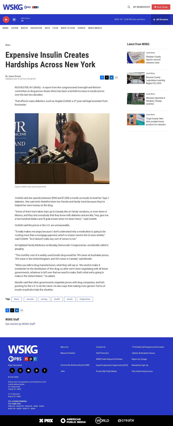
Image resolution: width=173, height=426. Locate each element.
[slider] (18, 19)
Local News (150, 53)
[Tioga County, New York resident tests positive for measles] (136, 119)
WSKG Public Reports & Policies (109, 359)
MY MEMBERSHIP (141, 7)
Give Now (162, 7)
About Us (64, 347)
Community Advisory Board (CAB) (75, 365)
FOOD (55, 28)
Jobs (63, 371)
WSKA (33, 409)
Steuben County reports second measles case (153, 59)
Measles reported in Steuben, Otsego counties (155, 101)
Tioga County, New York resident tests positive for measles (156, 121)
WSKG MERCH (95, 28)
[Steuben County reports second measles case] (136, 57)
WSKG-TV (26, 409)
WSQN (19, 409)
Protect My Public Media (106, 371)
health (57, 299)
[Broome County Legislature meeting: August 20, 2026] (136, 78)
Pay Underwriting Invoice (142, 371)
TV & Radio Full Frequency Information (148, 347)
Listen (14, 28)
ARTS (47, 28)
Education (36, 28)
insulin (70, 299)
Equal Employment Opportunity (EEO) (112, 365)
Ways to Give (68, 28)
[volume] (14, 20)
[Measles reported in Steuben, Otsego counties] (136, 99)
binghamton (85, 299)
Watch (24, 28)
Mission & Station (68, 353)
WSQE (35, 406)
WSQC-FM (11, 409)
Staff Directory (102, 353)
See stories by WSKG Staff (20, 323)
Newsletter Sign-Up (140, 365)
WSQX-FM (20, 406)
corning (44, 299)
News (6, 28)
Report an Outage (139, 359)
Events (82, 28)
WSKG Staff (12, 319)
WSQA (41, 406)
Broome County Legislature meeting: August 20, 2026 (155, 80)
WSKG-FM (11, 406)
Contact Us (100, 347)
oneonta (30, 299)
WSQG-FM (28, 406)
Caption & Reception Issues (143, 353)
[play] (6, 19)
